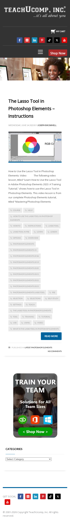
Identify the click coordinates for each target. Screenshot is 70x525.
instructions (34, 226)
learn (40, 232)
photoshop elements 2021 (26, 274)
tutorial (45, 317)
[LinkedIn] (34, 40)
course (16, 210)
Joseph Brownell (47, 125)
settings (17, 304)
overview (33, 238)
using (27, 322)
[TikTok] (49, 40)
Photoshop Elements (41, 347)
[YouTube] (64, 40)
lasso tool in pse (21, 232)
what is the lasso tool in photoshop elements (36, 329)
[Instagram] (27, 40)
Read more (51, 336)
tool (15, 317)
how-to (16, 226)
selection (18, 298)
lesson (53, 232)
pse (53, 292)
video (40, 322)
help (30, 210)
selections (35, 298)
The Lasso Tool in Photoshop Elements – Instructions (31, 108)
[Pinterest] (42, 40)
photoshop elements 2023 (26, 286)
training (29, 317)
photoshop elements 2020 (26, 268)
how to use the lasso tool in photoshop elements (31, 218)
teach (32, 304)
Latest (27, 347)
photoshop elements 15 (25, 250)
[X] (57, 40)
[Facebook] (19, 40)
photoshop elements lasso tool (29, 292)
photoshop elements (23, 244)
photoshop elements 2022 (26, 280)
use (15, 322)
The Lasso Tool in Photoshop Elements (32, 310)
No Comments (55, 351)
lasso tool (53, 226)
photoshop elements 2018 (26, 256)
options (17, 238)
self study (53, 298)
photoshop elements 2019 (26, 262)
